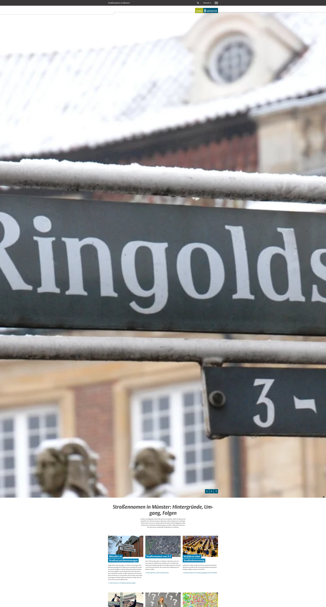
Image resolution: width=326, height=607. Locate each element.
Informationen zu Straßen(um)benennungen (122, 583)
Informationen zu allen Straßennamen (158, 573)
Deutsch (206, 3)
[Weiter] (216, 491)
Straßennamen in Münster (119, 3)
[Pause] (211, 491)
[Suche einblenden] (198, 3)
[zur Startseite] (206, 10)
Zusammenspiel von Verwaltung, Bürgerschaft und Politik (200, 573)
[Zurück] (207, 491)
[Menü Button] (216, 3)
